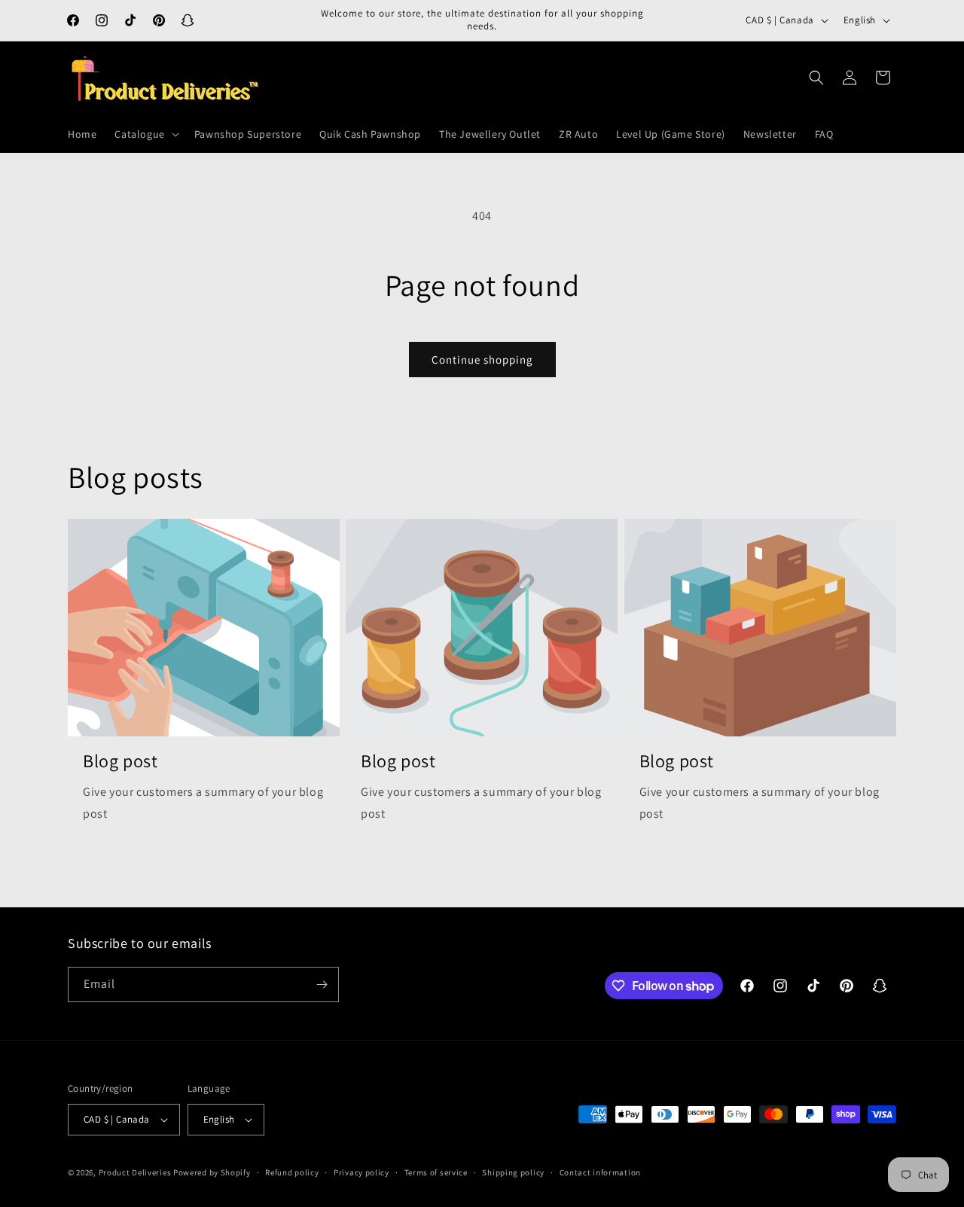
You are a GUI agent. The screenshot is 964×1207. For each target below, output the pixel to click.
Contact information (600, 1172)
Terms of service (436, 1172)
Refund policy (292, 1172)
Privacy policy (361, 1172)
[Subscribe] (321, 984)
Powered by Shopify (212, 1172)
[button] (145, 134)
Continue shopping (482, 359)
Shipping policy (513, 1172)
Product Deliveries (135, 1172)
